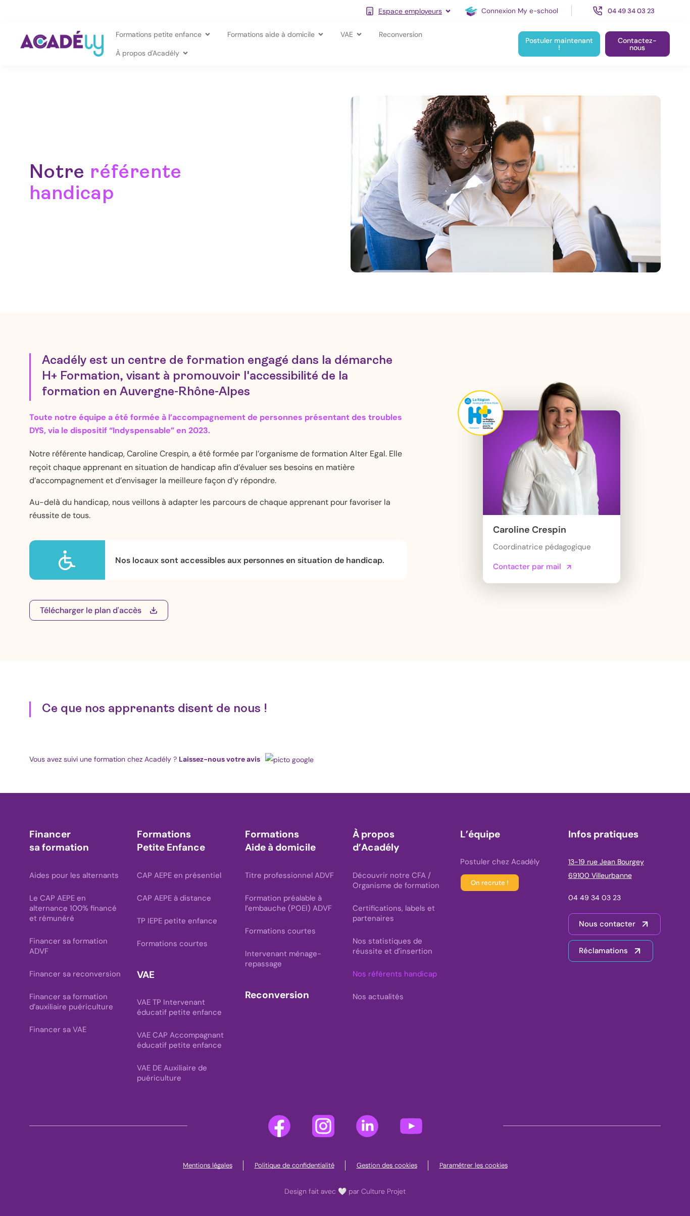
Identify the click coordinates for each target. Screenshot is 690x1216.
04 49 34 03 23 (594, 897)
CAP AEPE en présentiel (179, 875)
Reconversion (277, 995)
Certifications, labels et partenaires (394, 913)
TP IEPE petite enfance (177, 921)
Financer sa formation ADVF (68, 946)
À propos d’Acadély (376, 841)
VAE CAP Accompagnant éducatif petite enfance (180, 1040)
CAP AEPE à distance (174, 898)
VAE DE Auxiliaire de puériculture (172, 1073)
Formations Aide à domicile (280, 841)
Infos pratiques (603, 834)
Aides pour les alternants (74, 875)
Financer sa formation (59, 841)
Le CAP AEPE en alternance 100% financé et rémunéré (73, 908)
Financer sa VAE (57, 1029)
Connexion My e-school (519, 11)
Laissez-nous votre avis (219, 759)
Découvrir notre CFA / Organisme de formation (396, 880)
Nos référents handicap (395, 974)
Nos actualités (378, 997)
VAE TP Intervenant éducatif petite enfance (179, 1007)
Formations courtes (172, 944)
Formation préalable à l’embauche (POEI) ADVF (288, 903)
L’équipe (480, 834)
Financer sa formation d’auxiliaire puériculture (71, 1002)
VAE (146, 974)
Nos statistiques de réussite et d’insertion (392, 946)
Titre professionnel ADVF (289, 875)
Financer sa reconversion (75, 974)
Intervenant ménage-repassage (283, 959)
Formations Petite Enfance (171, 841)
